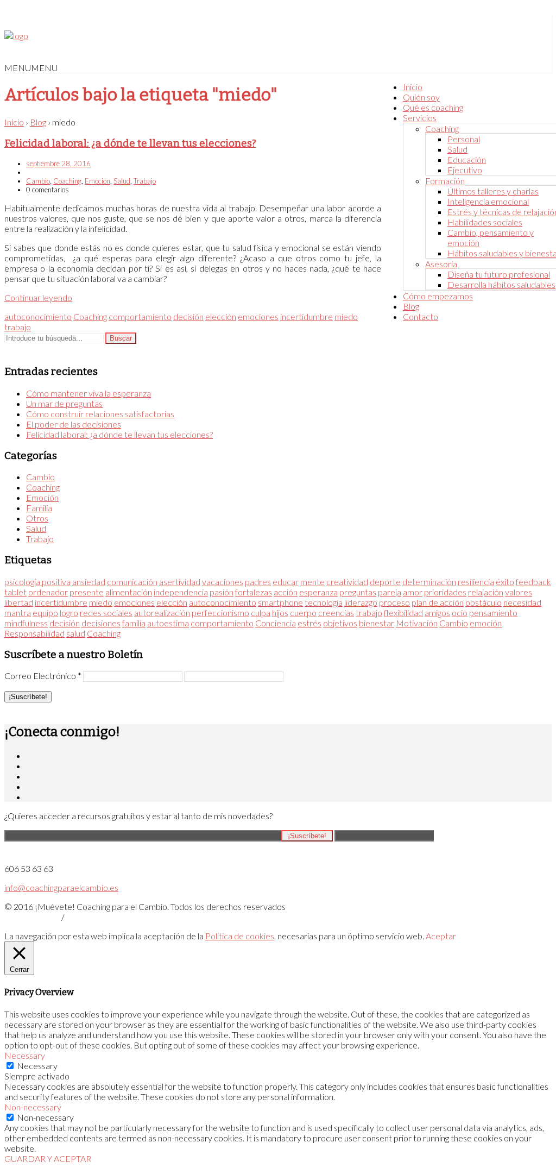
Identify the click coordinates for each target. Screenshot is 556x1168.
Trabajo (145, 181)
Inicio (412, 86)
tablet (15, 592)
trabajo (17, 327)
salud (75, 633)
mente (312, 581)
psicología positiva (37, 581)
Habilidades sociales (484, 222)
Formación (445, 180)
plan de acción (438, 602)
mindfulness (26, 623)
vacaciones (222, 581)
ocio (459, 612)
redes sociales (106, 612)
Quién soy (421, 97)
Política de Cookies (90, 917)
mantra (17, 612)
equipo (45, 612)
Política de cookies (239, 936)
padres (258, 581)
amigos (437, 612)
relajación (485, 592)
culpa (260, 612)
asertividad (179, 581)
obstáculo (483, 602)
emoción (486, 623)
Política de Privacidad (32, 917)
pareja (389, 592)
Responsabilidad (34, 633)
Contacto (420, 316)
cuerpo (303, 612)
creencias (336, 612)
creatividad (347, 581)
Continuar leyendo (38, 297)
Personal (463, 139)
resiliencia (476, 581)
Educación (466, 159)
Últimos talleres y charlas (493, 191)
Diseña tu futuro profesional (498, 274)
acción (286, 592)
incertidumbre (306, 316)
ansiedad (88, 581)
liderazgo (360, 602)
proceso (394, 602)
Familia (39, 508)
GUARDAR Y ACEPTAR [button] (47, 1158)
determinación (429, 581)
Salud (457, 149)
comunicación (132, 581)
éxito (505, 581)
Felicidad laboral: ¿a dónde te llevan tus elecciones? (130, 143)
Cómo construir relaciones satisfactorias (100, 414)
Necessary (37, 1065)
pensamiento (493, 612)
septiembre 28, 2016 (58, 163)
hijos (280, 612)
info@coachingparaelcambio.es (61, 887)
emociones (258, 316)
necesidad (522, 602)
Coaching (442, 128)
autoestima (168, 623)
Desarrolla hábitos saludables (501, 284)
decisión (188, 316)
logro (69, 612)
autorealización (162, 612)
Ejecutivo (464, 170)
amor (412, 592)
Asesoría (441, 264)
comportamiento (140, 316)
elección (220, 316)
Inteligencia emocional (488, 201)
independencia (181, 592)
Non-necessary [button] (32, 1107)
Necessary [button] (24, 1055)
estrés (309, 623)
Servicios (420, 117)
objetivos (340, 623)
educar (286, 581)
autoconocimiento (38, 316)
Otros (37, 518)
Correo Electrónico (42, 675)
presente (87, 592)
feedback (533, 581)
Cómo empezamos (438, 296)
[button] (31, 67)
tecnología (324, 602)
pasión (221, 592)
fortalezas (253, 592)
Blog (411, 306)
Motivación (417, 623)
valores (518, 592)
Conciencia (275, 623)
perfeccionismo (220, 612)
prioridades (445, 592)
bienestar (376, 623)
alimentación (128, 592)
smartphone (280, 602)
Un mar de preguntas (64, 403)
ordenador (48, 592)
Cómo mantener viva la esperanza (88, 393)
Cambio (38, 181)
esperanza (318, 592)
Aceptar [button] (441, 936)
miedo (346, 316)
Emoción (97, 181)
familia (134, 623)
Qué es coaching (433, 107)
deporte (385, 581)
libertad (18, 602)
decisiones (101, 623)
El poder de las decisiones (73, 424)
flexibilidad (403, 612)
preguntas (357, 592)
